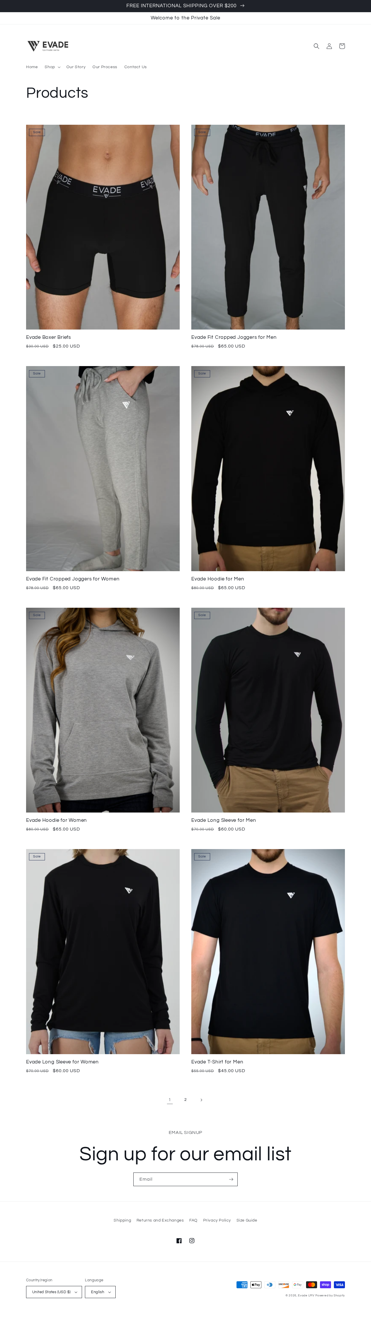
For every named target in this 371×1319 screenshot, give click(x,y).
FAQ (193, 1220)
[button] (52, 67)
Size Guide (247, 1220)
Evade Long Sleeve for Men (223, 820)
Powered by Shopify (330, 1295)
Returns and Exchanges (160, 1220)
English (97, 1292)
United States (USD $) (51, 1292)
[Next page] (201, 1100)
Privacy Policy (217, 1220)
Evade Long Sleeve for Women (62, 1062)
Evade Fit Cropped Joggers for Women (72, 579)
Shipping (122, 1220)
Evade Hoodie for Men (217, 579)
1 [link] (169, 1099)
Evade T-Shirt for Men (217, 1062)
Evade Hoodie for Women (56, 820)
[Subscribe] (231, 1179)
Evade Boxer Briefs (48, 337)
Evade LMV (306, 1295)
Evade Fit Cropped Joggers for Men (234, 337)
